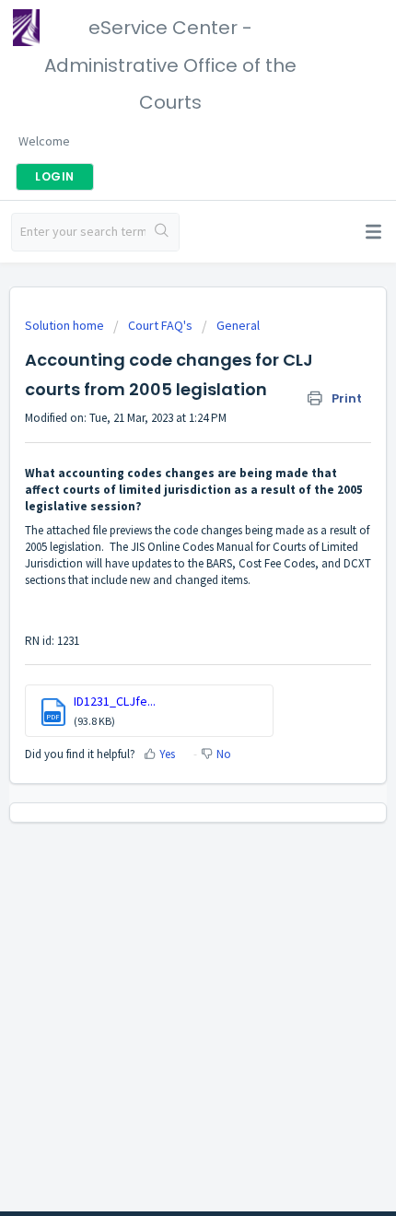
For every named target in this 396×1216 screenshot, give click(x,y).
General (238, 325)
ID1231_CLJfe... (115, 701)
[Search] (162, 232)
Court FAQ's (160, 325)
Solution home (66, 325)
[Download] (164, 599)
